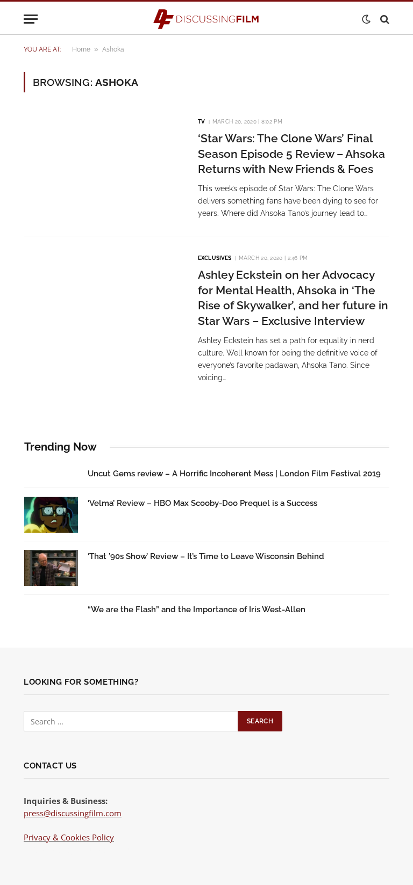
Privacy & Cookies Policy (69, 837)
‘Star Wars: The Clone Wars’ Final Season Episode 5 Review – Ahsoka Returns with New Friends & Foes (291, 154)
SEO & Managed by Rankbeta (77, 849)
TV (201, 122)
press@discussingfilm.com (73, 813)
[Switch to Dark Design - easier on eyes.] (366, 19)
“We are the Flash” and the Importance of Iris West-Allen (196, 609)
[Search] (383, 19)
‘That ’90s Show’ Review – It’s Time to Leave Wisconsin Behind (206, 556)
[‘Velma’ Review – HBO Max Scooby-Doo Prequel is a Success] (51, 515)
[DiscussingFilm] (206, 19)
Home (81, 49)
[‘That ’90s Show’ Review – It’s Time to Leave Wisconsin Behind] (51, 568)
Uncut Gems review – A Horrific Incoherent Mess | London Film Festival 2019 (234, 473)
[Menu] (31, 19)
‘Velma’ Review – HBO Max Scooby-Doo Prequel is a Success (202, 503)
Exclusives (214, 258)
